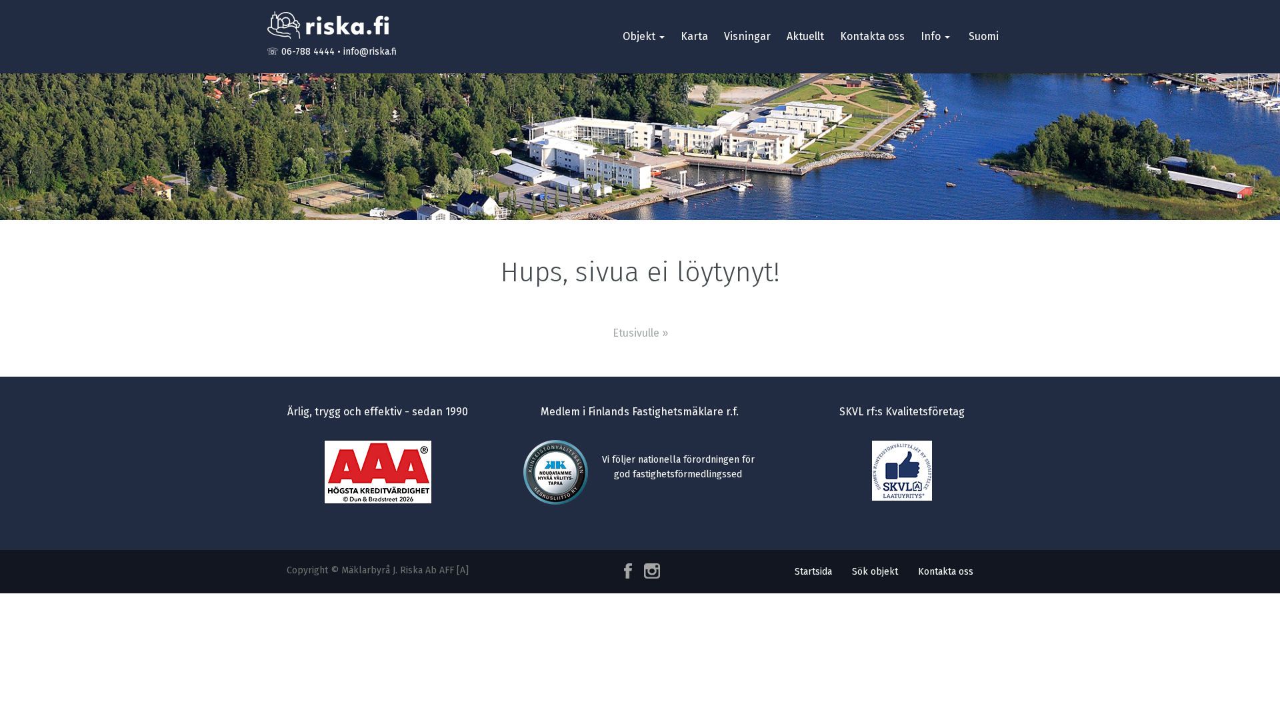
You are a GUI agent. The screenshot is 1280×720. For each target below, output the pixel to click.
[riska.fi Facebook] (629, 571)
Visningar (747, 36)
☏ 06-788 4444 (301, 51)
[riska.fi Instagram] (649, 571)
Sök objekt (875, 571)
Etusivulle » (640, 333)
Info (932, 36)
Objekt (640, 36)
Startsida (813, 571)
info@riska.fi (370, 51)
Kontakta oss (872, 36)
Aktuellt (805, 36)
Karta (694, 36)
